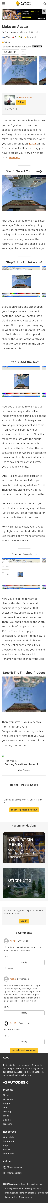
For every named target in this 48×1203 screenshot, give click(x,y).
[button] (3, 3)
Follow (21, 102)
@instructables (14, 1167)
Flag (8, 956)
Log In (24, 920)
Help (5, 1145)
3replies (9, 968)
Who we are (8, 1153)
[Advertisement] (24, 14)
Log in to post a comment (24, 1050)
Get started (8, 1141)
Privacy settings (33, 1188)
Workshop (8, 1099)
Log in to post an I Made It (24, 809)
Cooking (7, 1111)
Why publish (9, 1137)
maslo (13, 979)
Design (24, 32)
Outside (7, 1119)
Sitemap (7, 1149)
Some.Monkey (11, 32)
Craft (5, 1107)
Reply (24, 962)
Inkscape (14, 157)
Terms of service (35, 1184)
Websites (35, 32)
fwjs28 (13, 1023)
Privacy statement (14, 1188)
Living (6, 1115)
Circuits (6, 1095)
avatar (32, 143)
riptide (13, 941)
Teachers (7, 1123)
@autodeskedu (14, 1172)
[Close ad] (44, 11)
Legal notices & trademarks (18, 1197)
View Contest (24, 770)
